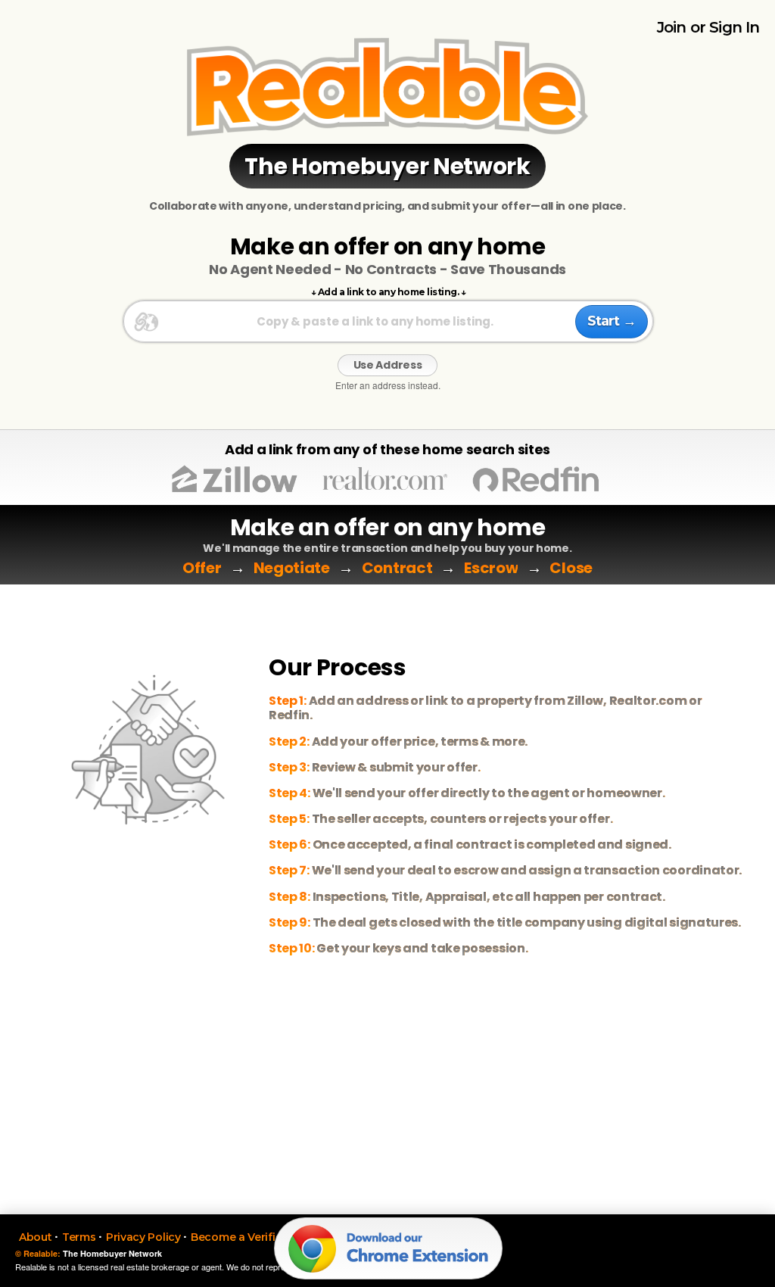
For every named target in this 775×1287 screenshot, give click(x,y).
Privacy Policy (143, 1237)
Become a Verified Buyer (256, 1237)
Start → (611, 321)
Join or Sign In (708, 27)
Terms (79, 1237)
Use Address (387, 364)
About (35, 1237)
